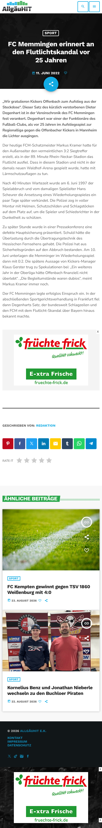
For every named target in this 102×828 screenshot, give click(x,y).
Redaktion (45, 426)
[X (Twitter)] (9, 756)
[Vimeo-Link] (17, 6)
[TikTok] (16, 756)
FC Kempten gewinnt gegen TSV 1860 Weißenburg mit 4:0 (48, 589)
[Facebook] (28, 756)
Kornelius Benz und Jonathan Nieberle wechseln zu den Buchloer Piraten (50, 690)
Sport (51, 33)
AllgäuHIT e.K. (33, 731)
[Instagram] (22, 756)
